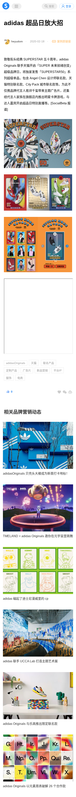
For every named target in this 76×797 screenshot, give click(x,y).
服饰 (8, 377)
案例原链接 (64, 41)
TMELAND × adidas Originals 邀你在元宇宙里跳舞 (38, 536)
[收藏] (59, 392)
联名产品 (48, 363)
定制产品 (11, 370)
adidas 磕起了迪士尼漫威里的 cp (25, 598)
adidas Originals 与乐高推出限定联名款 (30, 723)
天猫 (33, 363)
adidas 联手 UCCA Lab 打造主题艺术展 (30, 661)
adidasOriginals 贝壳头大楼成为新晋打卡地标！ (36, 473)
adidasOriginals (15, 363)
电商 (20, 377)
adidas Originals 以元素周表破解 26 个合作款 (34, 786)
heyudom (17, 41)
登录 (68, 6)
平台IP (58, 370)
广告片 (27, 370)
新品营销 (42, 370)
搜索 (51, 6)
